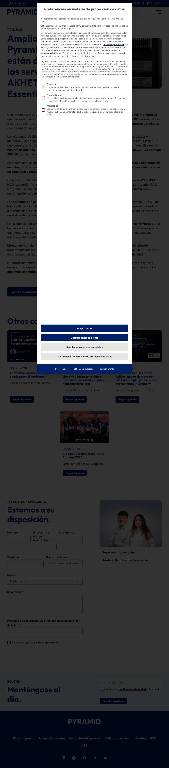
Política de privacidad (83, 369)
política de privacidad (113, 44)
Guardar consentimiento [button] (84, 337)
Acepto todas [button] (84, 328)
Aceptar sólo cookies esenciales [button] (84, 347)
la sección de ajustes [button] (51, 53)
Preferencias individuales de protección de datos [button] (84, 356)
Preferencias (61, 369)
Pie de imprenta (106, 369)
